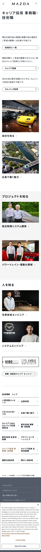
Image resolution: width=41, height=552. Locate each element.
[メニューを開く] (3, 3)
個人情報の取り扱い (10, 495)
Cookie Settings (20, 540)
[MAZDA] (20, 4)
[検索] (36, 3)
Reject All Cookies (20, 546)
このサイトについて (10, 490)
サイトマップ (7, 485)
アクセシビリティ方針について (14, 500)
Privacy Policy (6, 535)
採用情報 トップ (9, 394)
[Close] (38, 504)
